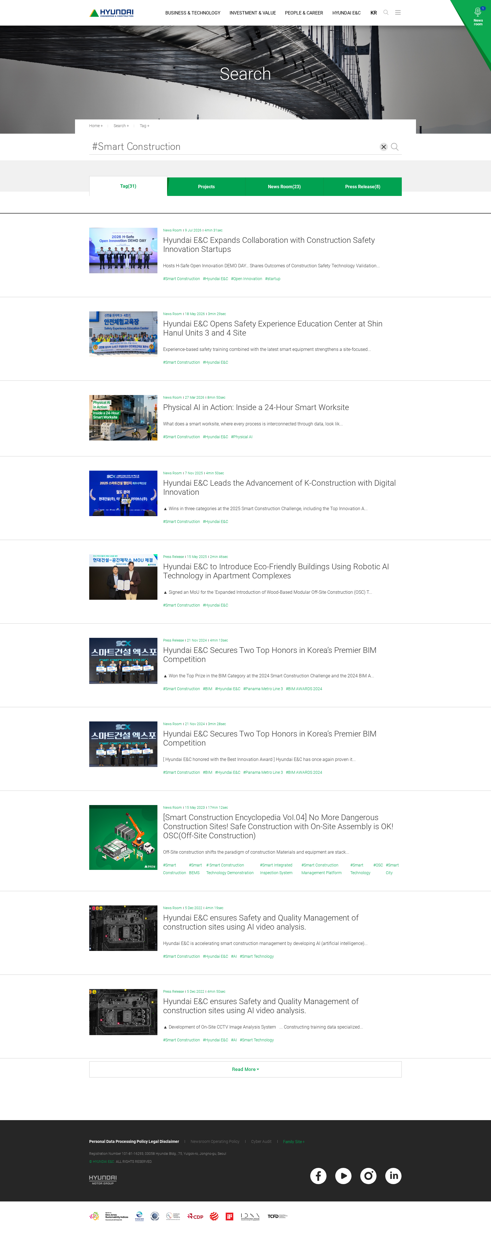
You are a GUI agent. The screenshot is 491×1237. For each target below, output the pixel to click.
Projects (206, 186)
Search (120, 125)
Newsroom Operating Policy (215, 1141)
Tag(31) (128, 186)
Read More (244, 1069)
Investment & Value (253, 13)
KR (374, 13)
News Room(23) (284, 186)
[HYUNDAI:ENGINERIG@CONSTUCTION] (111, 13)
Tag (143, 125)
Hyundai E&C (346, 13)
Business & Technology (192, 13)
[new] (318, 1176)
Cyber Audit (261, 1141)
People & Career (304, 13)
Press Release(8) (362, 186)
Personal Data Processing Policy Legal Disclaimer (134, 1141)
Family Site (292, 1142)
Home (94, 125)
